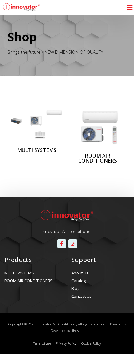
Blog (75, 288)
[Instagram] (72, 243)
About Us (80, 273)
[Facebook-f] (61, 243)
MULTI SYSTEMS (19, 273)
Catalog (78, 280)
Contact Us (81, 296)
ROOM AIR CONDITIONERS (28, 280)
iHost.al (78, 330)
